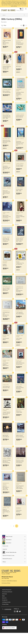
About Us (4, 597)
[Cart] (22, 9)
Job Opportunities (6, 602)
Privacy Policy (5, 604)
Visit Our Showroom (6, 589)
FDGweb (8, 583)
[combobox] (14, 15)
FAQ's (3, 595)
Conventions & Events (7, 591)
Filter (4, 25)
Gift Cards (4, 593)
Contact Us (4, 600)
